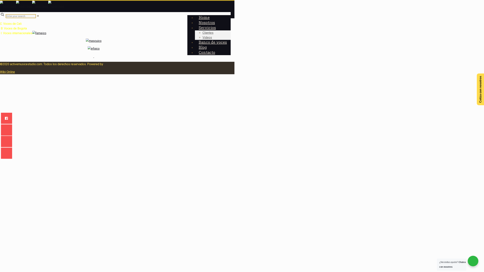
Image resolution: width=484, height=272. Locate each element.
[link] (38, 16)
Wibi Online (7, 72)
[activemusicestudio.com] (32, 6)
